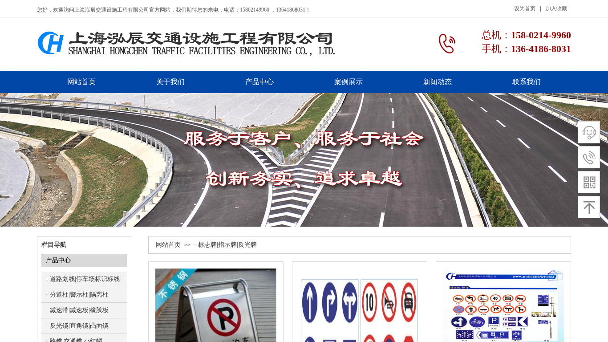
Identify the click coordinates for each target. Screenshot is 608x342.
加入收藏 (556, 8)
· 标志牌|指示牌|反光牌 (225, 244)
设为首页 (524, 8)
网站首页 (168, 244)
